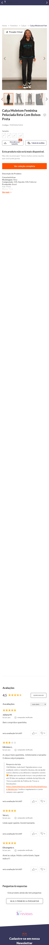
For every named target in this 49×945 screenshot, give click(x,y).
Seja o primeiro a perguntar (24, 901)
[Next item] (46, 2)
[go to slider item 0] (8, 99)
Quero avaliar (38, 695)
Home (4, 25)
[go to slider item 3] (40, 99)
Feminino (14, 25)
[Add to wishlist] (44, 115)
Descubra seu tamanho (15, 143)
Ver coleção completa (24, 166)
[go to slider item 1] (19, 99)
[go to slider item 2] (30, 99)
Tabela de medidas (38, 143)
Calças (23, 25)
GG (20, 135)
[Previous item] (2, 2)
